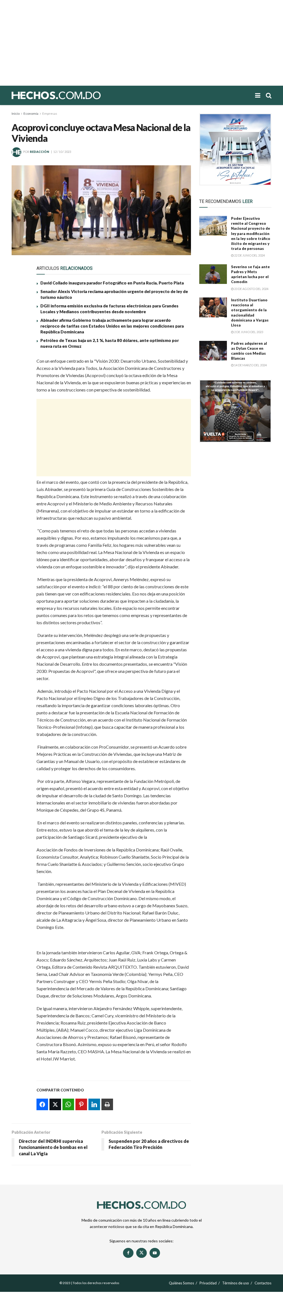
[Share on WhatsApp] (19, 389)
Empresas (49, 113)
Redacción (39, 151)
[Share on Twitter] (19, 376)
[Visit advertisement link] (235, 149)
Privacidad (208, 1283)
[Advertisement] (141, 43)
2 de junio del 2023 (248, 332)
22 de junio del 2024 (249, 255)
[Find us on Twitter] (141, 1253)
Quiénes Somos (181, 1283)
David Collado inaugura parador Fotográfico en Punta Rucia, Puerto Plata (112, 282)
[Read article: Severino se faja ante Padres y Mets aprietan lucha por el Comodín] (213, 274)
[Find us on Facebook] (128, 1253)
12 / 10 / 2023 (62, 151)
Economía (30, 113)
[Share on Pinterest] (19, 402)
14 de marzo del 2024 (250, 365)
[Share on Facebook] (19, 363)
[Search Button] (268, 95)
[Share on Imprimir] (19, 427)
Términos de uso (235, 1283)
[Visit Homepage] (75, 95)
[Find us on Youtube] (155, 1253)
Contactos (263, 1283)
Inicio (16, 113)
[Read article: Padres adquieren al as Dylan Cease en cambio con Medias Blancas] (213, 351)
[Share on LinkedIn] (19, 414)
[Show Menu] (257, 95)
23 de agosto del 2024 (251, 289)
